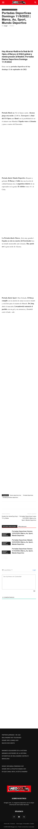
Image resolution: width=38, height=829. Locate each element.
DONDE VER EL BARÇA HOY (10, 740)
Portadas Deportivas (28, 495)
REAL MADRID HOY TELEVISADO (11, 737)
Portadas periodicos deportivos (10, 497)
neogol (5, 25)
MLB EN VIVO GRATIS (8, 743)
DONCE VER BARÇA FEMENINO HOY (13, 766)
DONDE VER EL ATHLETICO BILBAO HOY (14, 769)
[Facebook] (9, 505)
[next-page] (6, 557)
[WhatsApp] (18, 505)
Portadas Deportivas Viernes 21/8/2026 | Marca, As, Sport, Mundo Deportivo (22, 551)
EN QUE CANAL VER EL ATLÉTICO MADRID (14, 771)
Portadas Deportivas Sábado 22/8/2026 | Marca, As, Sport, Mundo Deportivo (22, 542)
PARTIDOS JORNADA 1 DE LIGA (11, 735)
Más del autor (22, 526)
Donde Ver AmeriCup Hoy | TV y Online (10, 517)
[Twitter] (14, 505)
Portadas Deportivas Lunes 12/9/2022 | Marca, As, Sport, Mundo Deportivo (28, 518)
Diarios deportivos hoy (15, 495)
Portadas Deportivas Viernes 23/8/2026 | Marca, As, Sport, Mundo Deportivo (22, 533)
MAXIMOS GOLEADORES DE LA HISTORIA (14, 750)
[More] (26, 505)
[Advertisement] (19, 92)
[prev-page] (3, 557)
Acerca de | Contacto (9, 823)
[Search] (35, 2)
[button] (3, 2)
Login (34, 570)
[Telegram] (22, 505)
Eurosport (24, 115)
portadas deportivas (18, 66)
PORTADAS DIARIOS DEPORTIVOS (9, 9)
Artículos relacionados (9, 526)
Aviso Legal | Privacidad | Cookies (25, 823)
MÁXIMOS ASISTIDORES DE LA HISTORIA (14, 753)
